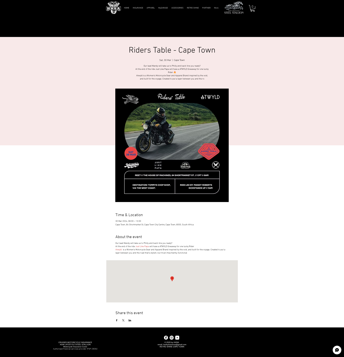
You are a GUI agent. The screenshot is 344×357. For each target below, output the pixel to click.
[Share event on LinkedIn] (130, 320)
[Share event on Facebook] (116, 320)
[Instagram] (172, 338)
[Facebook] (166, 338)
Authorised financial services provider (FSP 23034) (75, 349)
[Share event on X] (123, 320)
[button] (253, 8)
